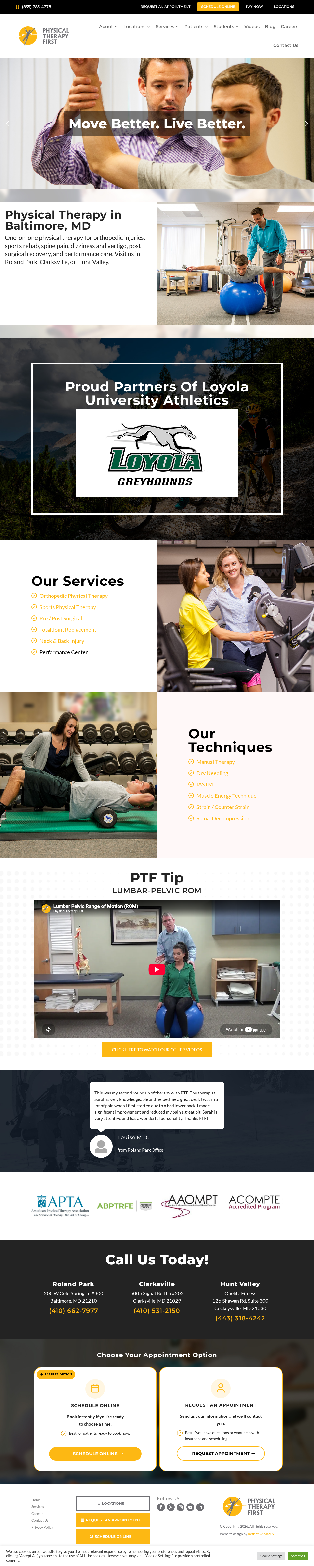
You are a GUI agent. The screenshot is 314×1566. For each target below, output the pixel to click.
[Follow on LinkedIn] (200, 1507)
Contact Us (285, 45)
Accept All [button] (298, 1556)
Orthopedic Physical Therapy (73, 595)
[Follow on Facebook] (161, 1507)
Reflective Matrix (261, 1534)
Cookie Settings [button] (271, 1556)
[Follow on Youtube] (190, 1507)
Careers (289, 26)
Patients (193, 26)
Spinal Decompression (222, 818)
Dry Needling (212, 773)
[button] (8, 124)
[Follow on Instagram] (180, 1507)
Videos (252, 26)
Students (224, 26)
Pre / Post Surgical (60, 618)
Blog (270, 26)
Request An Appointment (113, 1520)
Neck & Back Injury (61, 640)
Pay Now (254, 6)
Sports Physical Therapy (67, 607)
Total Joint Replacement (67, 629)
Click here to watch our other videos (157, 1049)
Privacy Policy (42, 1527)
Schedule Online (218, 6)
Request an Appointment (165, 6)
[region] (157, 123)
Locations (284, 6)
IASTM (204, 784)
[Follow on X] (171, 1507)
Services (165, 26)
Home (36, 1500)
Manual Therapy (215, 761)
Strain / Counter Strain (222, 807)
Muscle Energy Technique (226, 795)
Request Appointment (221, 1453)
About (106, 26)
